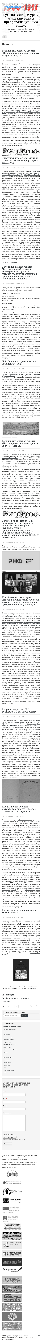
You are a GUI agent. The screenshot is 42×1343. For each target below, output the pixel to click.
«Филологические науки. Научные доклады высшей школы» (21, 721)
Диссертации (7, 1034)
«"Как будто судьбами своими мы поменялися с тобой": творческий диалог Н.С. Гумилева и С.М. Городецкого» (21, 725)
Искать (24, 1015)
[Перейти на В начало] (4, 1006)
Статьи (5, 1032)
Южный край (7, 1065)
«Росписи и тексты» (25, 64)
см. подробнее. (32, 986)
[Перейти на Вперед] (12, 1006)
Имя (4, 1092)
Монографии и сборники (10, 1029)
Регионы (6, 1055)
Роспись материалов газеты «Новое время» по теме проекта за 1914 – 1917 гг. (21, 443)
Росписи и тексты (8, 1057)
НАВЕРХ (37, 1336)
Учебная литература (9, 1039)
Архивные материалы (9, 1044)
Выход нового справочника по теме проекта (19, 911)
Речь (5, 1067)
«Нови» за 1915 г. (26, 108)
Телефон (5, 1106)
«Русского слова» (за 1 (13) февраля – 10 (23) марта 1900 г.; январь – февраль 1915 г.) (21, 112)
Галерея (6, 1001)
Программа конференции (9, 262)
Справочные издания (9, 1037)
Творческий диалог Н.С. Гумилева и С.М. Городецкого (19, 710)
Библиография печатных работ (12, 1027)
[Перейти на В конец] (16, 1006)
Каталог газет (7, 1047)
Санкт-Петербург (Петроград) (11, 1049)
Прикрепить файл (8, 1134)
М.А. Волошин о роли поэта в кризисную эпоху (19, 362)
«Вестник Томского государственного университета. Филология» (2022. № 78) (21, 616)
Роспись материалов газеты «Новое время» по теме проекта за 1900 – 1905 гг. (21, 53)
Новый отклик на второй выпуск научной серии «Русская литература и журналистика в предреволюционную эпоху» (21, 601)
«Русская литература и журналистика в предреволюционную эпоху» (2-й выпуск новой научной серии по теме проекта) (21, 897)
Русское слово (7, 1062)
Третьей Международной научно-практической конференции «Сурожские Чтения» (21, 375)
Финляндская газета (9, 1070)
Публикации (8, 995)
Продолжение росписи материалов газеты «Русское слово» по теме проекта (19, 809)
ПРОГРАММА (6, 358)
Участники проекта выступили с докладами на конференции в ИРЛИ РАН (20, 160)
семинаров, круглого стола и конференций (22, 132)
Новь (5, 1072)
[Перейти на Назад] (8, 1006)
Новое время (7, 1060)
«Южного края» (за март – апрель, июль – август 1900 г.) (21, 478)
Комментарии (7, 1113)
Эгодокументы (7, 1042)
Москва (5, 1052)
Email (4, 1099)
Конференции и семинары (15, 998)
